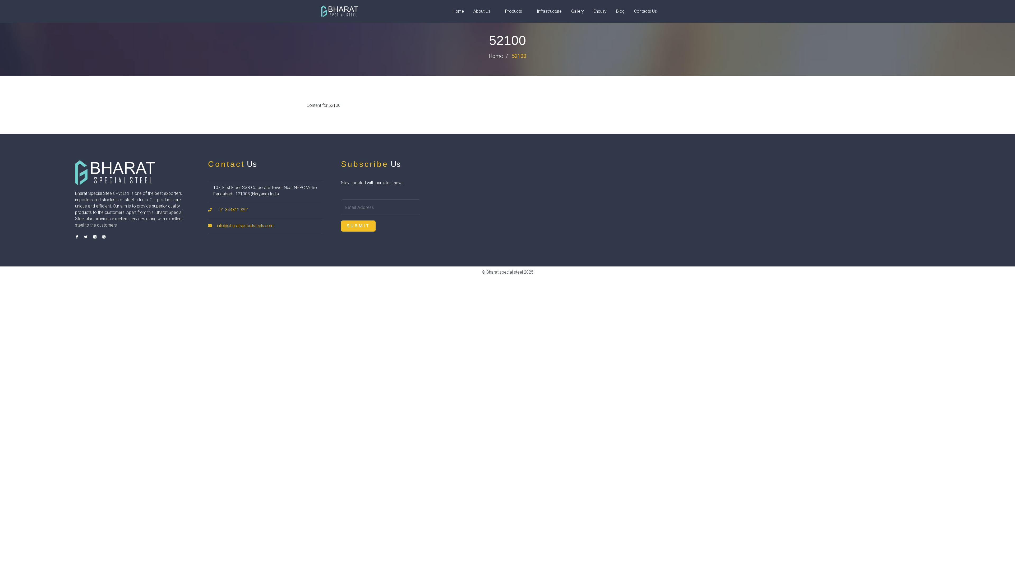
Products (513, 11)
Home (458, 11)
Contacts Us (645, 11)
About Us (481, 11)
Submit (358, 225)
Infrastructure (549, 11)
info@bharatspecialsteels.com (245, 225)
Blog (620, 11)
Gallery (577, 11)
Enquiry (600, 11)
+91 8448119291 (233, 209)
